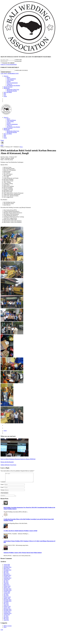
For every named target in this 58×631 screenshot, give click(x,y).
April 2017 (6, 583)
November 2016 (7, 590)
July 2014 (6, 616)
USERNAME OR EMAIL (21, 70)
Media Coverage (8, 625)
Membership (7, 88)
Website (2, 490)
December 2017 (7, 575)
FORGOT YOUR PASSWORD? (9, 64)
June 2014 (6, 617)
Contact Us (9, 84)
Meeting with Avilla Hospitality (7, 462)
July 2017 (6, 580)
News (21, 146)
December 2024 (7, 567)
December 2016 (7, 588)
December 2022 (7, 570)
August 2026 (7, 564)
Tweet (5, 430)
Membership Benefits (12, 91)
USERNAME (18, 59)
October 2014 (7, 611)
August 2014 (7, 614)
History (8, 77)
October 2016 (7, 591)
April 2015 (6, 605)
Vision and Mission (11, 78)
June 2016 (6, 595)
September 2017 (7, 578)
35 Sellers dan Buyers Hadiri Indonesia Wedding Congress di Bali (20, 530)
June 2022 (6, 571)
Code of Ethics (10, 80)
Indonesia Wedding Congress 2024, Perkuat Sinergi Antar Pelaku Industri (23, 552)
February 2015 (7, 606)
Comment (3, 481)
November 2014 (7, 610)
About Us (6, 76)
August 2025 (7, 565)
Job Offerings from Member (13, 85)
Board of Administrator (12, 82)
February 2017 (7, 586)
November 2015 (7, 601)
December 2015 (7, 599)
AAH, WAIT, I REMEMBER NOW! (10, 73)
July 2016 (6, 594)
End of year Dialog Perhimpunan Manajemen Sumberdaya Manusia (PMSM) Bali (18, 459)
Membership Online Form (13, 89)
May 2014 (6, 618)
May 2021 (6, 572)
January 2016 (7, 598)
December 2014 (7, 609)
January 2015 (7, 607)
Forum (5, 96)
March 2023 (6, 568)
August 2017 (7, 579)
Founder (9, 81)
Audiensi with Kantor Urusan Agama (8, 464)
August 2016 (7, 593)
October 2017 (7, 576)
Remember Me (6, 63)
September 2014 (7, 613)
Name (2, 484)
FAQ (5, 95)
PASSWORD (18, 61)
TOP (2, 629)
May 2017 (6, 582)
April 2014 (6, 620)
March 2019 (6, 574)
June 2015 (6, 602)
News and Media (8, 92)
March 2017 (6, 584)
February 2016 (7, 597)
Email (2, 487)
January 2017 (7, 587)
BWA (2, 145)
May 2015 (6, 603)
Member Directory (8, 86)
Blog (5, 93)
